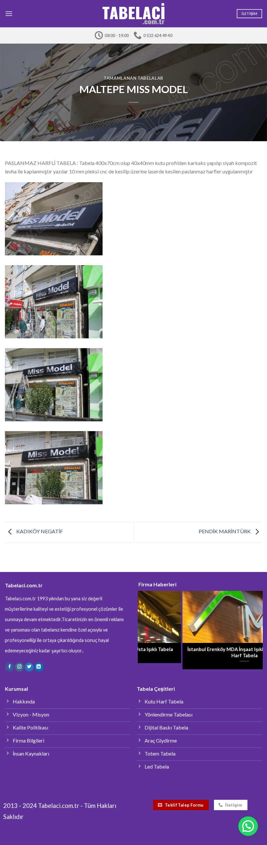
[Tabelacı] (133, 14)
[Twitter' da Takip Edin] (29, 667)
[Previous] (148, 624)
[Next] (252, 624)
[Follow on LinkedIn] (39, 667)
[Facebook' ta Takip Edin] (9, 667)
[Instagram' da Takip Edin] (19, 667)
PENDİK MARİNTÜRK (225, 531)
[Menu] (9, 13)
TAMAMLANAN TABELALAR (133, 78)
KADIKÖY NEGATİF (39, 531)
